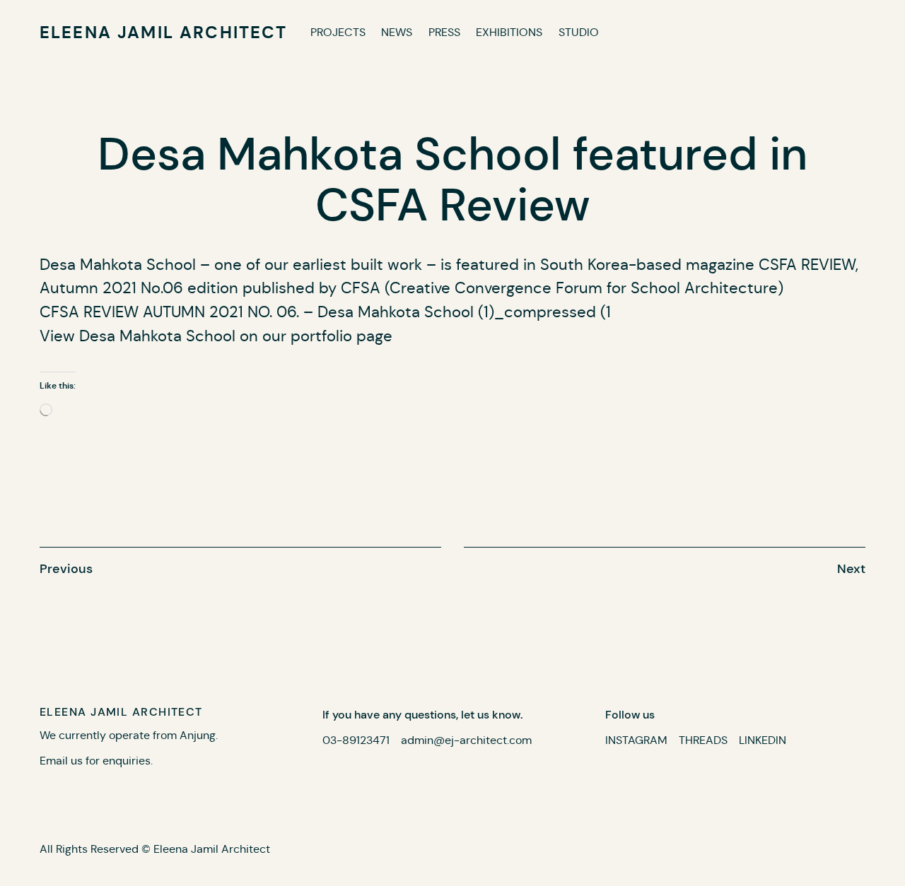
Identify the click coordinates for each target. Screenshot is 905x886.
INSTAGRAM (636, 740)
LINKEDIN (762, 740)
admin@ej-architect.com (466, 740)
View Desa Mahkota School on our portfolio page (216, 335)
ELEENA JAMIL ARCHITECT (164, 32)
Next (851, 568)
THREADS (703, 740)
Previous (66, 568)
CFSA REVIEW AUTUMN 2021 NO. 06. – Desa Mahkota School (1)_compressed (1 (325, 311)
